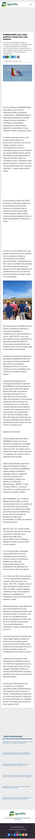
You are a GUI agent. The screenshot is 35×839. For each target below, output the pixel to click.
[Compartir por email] (18, 57)
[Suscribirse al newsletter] (23, 834)
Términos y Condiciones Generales (17, 829)
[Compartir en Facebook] (4, 57)
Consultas (17, 832)
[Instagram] (17, 834)
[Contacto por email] (26, 834)
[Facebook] (9, 834)
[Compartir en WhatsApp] (10, 57)
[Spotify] (20, 834)
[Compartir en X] (7, 57)
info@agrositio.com (19, 818)
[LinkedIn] (14, 834)
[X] (11, 834)
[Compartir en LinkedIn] (12, 57)
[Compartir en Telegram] (15, 57)
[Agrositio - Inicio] (9, 4)
